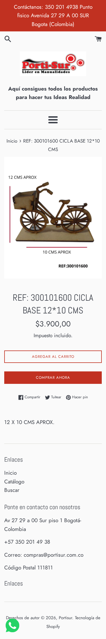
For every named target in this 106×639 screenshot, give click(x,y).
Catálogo (14, 481)
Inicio (10, 473)
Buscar (12, 490)
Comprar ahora (53, 377)
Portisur (65, 618)
